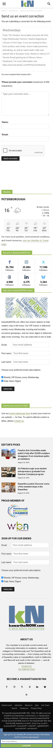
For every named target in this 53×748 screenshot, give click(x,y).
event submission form (19, 413)
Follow (26, 261)
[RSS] (26, 695)
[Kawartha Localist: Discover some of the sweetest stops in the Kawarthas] (8, 487)
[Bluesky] (45, 687)
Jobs (37, 705)
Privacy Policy (36, 708)
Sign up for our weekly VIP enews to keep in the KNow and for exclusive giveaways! (27, 735)
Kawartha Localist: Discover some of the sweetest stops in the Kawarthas (33, 487)
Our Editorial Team (26, 669)
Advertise (18, 705)
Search (14, 708)
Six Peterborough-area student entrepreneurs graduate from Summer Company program (32, 471)
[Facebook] (7, 687)
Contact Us (27, 666)
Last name (6, 362)
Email (6, 345)
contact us (19, 421)
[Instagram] (14, 687)
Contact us (24, 708)
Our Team (45, 705)
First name (6, 353)
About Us (28, 705)
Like (9, 261)
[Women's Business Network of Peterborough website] (17, 530)
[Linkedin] (37, 687)
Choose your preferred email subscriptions (21, 370)
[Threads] (30, 687)
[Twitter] (22, 687)
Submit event (7, 705)
